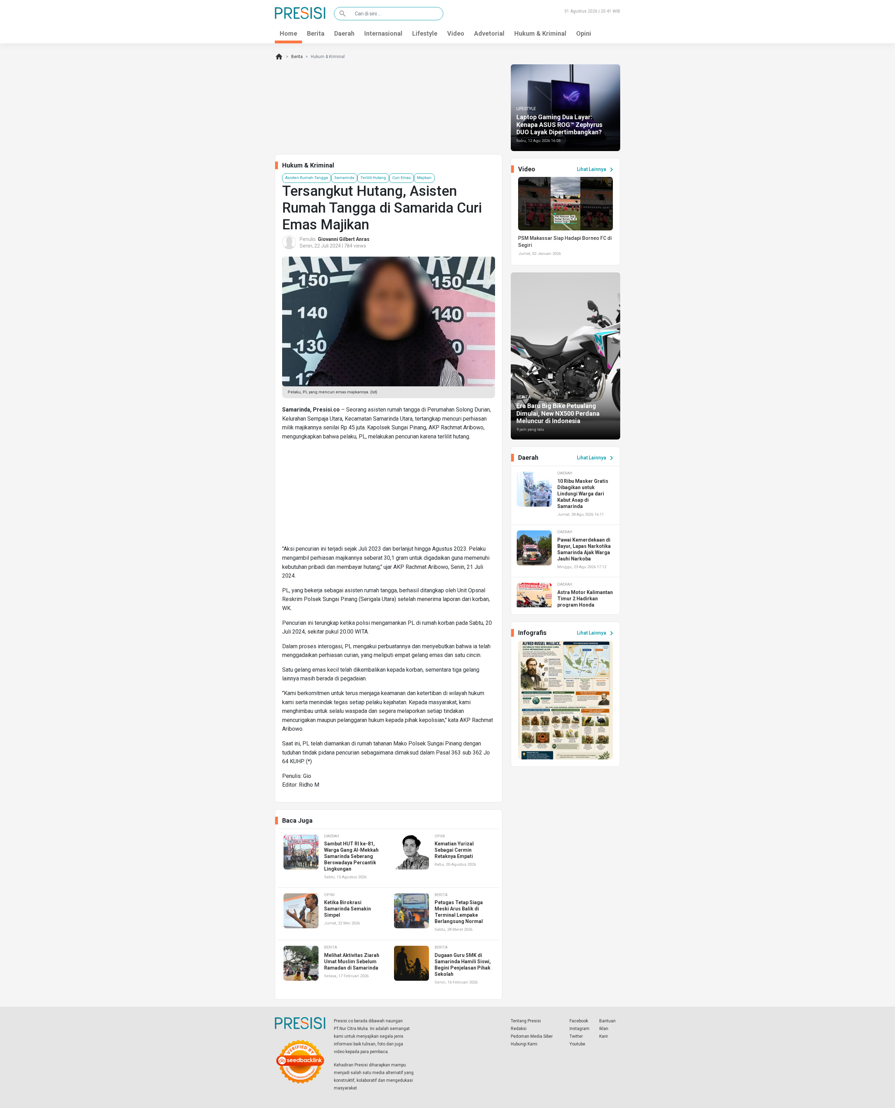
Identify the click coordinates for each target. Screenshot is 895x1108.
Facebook (579, 1020)
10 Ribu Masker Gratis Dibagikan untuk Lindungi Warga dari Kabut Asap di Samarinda (582, 493)
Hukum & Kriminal (540, 33)
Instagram (579, 1028)
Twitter (576, 1036)
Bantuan (607, 1020)
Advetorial (489, 33)
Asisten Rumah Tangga (306, 178)
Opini (583, 33)
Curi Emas (401, 178)
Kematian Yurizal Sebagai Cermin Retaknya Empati (454, 850)
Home (288, 33)
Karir (603, 1036)
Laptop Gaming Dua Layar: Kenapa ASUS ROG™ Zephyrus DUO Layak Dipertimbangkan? (559, 124)
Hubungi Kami (524, 1044)
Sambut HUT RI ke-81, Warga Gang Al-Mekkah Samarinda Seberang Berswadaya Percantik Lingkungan (351, 856)
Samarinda (344, 178)
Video (455, 33)
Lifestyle (424, 33)
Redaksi (519, 1028)
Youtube (577, 1044)
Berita (315, 33)
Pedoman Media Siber (532, 1036)
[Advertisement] (388, 495)
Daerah (344, 33)
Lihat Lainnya (596, 169)
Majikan (424, 178)
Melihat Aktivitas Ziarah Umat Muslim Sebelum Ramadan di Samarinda (351, 961)
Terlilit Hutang (373, 178)
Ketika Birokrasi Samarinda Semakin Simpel (347, 909)
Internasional (383, 33)
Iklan (603, 1028)
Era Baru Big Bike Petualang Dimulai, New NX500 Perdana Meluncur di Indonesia (558, 413)
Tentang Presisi (526, 1020)
